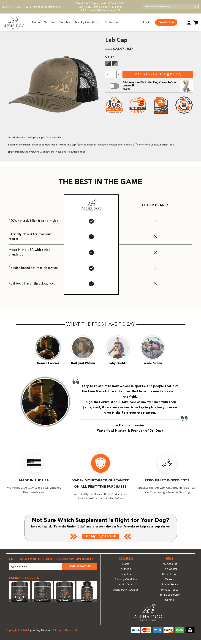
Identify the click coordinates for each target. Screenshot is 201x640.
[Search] (195, 6)
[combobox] (168, 6)
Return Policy (170, 584)
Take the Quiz (166, 22)
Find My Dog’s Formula (100, 536)
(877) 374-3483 (113, 6)
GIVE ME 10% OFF (80, 566)
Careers (170, 579)
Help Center (170, 569)
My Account (170, 564)
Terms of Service (170, 594)
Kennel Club (169, 574)
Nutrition (126, 569)
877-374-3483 (14, 6)
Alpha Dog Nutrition (39, 630)
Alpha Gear (126, 584)
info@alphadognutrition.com (45, 6)
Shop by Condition (126, 579)
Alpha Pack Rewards (126, 589)
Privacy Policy (169, 589)
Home (125, 564)
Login (146, 22)
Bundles (126, 574)
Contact (169, 600)
